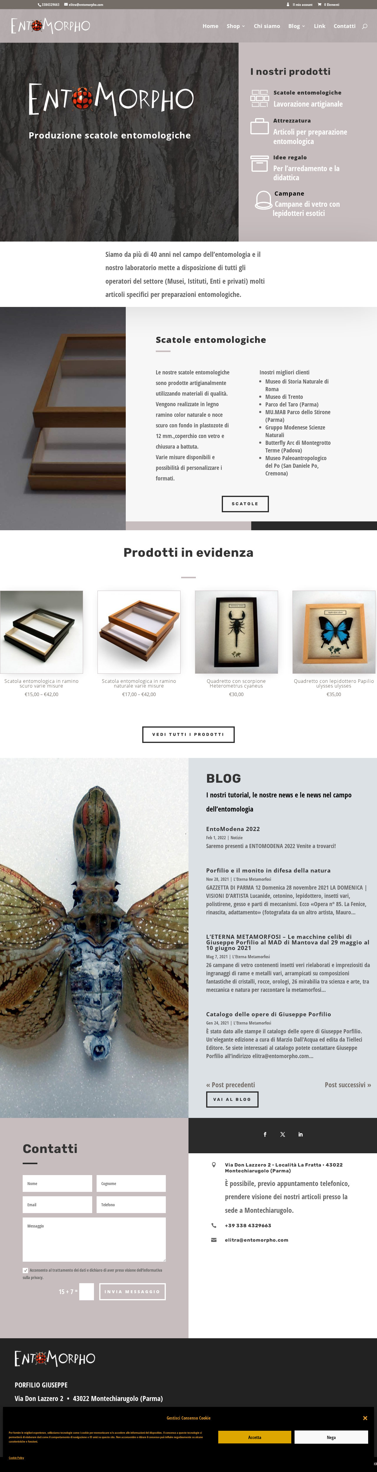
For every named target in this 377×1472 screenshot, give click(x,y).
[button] (365, 1418)
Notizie (237, 837)
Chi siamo (267, 26)
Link (319, 26)
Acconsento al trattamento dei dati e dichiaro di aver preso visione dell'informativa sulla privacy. (92, 1273)
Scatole (245, 503)
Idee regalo (290, 157)
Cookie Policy (16, 1458)
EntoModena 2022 (233, 829)
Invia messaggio (133, 1291)
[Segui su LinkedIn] (300, 1134)
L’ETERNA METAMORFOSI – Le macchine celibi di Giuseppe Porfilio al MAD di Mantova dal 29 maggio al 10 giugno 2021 (288, 942)
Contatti (345, 26)
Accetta (254, 1437)
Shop (233, 26)
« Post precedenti (230, 1084)
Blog (294, 26)
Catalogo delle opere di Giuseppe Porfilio (268, 1014)
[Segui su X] (282, 1134)
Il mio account (302, 5)
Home (211, 26)
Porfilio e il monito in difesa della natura (268, 870)
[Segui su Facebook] (265, 1134)
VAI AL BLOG (232, 1099)
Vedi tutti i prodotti (188, 734)
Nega (331, 1437)
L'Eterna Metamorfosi (252, 879)
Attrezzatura (292, 120)
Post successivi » (348, 1084)
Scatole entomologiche (308, 92)
